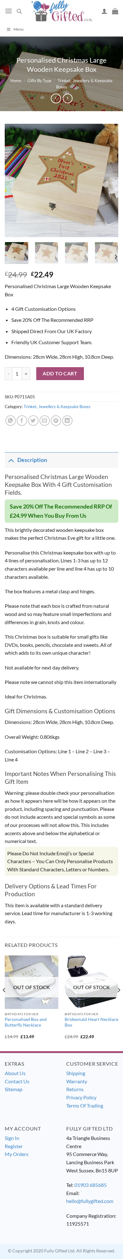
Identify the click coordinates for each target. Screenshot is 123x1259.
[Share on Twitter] (33, 420)
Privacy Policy (81, 1097)
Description (32, 460)
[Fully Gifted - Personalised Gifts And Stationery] (61, 10)
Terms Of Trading (84, 1105)
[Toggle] (11, 460)
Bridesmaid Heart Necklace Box (91, 1022)
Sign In (12, 1138)
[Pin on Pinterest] (56, 420)
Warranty (76, 1081)
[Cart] (115, 11)
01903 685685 (90, 1185)
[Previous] (14, 180)
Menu (19, 29)
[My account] (104, 11)
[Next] (108, 180)
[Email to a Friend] (44, 420)
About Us (15, 1073)
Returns (75, 1089)
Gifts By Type (39, 80)
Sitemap (13, 1089)
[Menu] (8, 11)
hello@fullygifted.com (89, 1201)
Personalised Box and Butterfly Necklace (26, 1022)
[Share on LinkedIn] (67, 420)
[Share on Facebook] (22, 420)
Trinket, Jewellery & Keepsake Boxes (57, 406)
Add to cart (60, 373)
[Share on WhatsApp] (10, 420)
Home (15, 80)
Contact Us (17, 1081)
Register (14, 1146)
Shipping (75, 1073)
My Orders (16, 1154)
